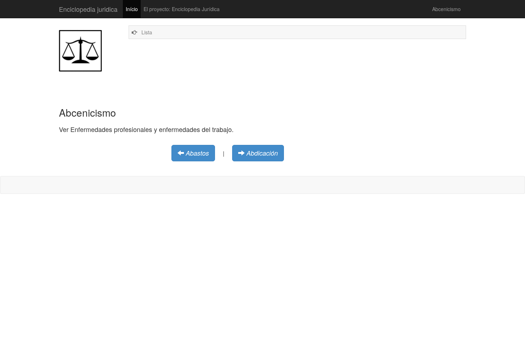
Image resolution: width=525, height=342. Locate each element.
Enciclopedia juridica (88, 9)
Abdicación (262, 152)
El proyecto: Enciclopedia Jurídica (182, 9)
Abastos (197, 152)
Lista (146, 32)
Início (132, 9)
